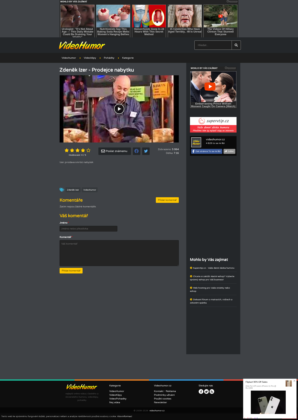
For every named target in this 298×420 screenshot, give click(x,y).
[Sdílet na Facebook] (136, 151)
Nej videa (114, 402)
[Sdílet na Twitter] (146, 151)
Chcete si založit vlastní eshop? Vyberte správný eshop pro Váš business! (212, 278)
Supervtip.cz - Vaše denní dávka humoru (213, 268)
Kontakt (158, 391)
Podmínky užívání (164, 395)
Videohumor (69, 57)
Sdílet (231, 151)
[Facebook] (201, 391)
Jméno (64, 222)
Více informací (124, 416)
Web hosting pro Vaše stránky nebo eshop (210, 289)
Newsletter (160, 402)
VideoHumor (116, 391)
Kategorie (128, 57)
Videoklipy (90, 57)
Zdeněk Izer (73, 190)
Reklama (171, 391)
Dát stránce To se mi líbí (208, 151)
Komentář (66, 237)
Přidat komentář (167, 200)
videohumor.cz (215, 139)
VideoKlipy (115, 395)
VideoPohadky (117, 398)
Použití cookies (162, 398)
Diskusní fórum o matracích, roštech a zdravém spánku (211, 301)
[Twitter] (206, 391)
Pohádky (109, 57)
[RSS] (212, 391)
